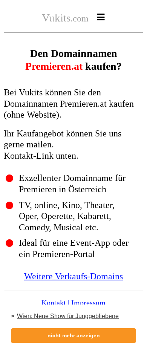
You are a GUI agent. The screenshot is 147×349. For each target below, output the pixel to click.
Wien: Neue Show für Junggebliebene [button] (68, 316)
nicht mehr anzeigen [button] (73, 335)
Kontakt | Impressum (73, 302)
